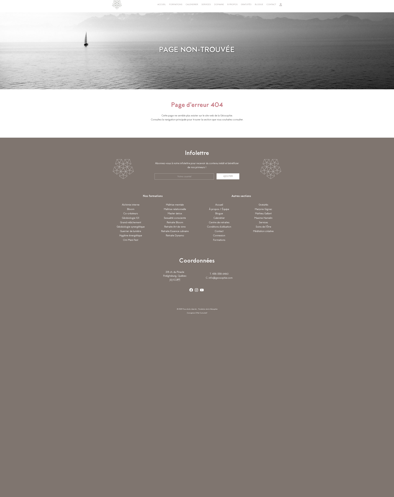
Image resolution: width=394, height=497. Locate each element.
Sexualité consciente (175, 218)
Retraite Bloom (175, 222)
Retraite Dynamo (175, 235)
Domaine (219, 4)
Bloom (130, 209)
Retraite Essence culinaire (175, 231)
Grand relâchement (130, 222)
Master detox (175, 213)
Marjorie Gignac (263, 209)
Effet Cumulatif (201, 313)
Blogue (259, 4)
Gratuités (246, 4)
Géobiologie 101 (130, 218)
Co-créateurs (130, 213)
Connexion (219, 235)
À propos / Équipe (219, 209)
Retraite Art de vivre (175, 226)
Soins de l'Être (263, 226)
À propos (232, 4)
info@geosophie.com (221, 278)
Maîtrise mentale (175, 204)
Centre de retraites (219, 222)
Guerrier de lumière (130, 231)
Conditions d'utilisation (219, 226)
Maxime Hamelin (263, 218)
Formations (175, 4)
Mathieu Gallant (263, 213)
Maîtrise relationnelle (175, 209)
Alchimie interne (130, 204)
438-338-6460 (220, 274)
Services (206, 4)
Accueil (161, 4)
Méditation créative (263, 231)
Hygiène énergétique (130, 235)
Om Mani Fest (130, 240)
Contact (271, 4)
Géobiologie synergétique (131, 226)
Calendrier (192, 4)
